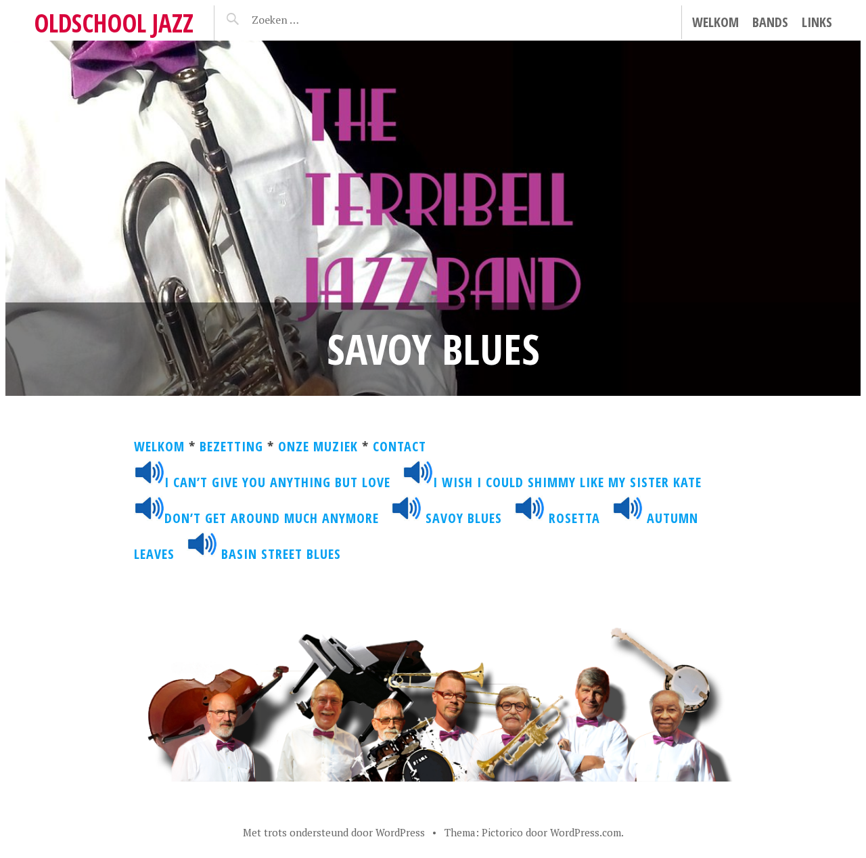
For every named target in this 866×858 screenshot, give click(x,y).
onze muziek (318, 446)
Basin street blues (281, 554)
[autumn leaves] (627, 518)
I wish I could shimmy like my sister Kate (573, 482)
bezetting (231, 446)
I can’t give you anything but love (277, 482)
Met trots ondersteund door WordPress (334, 832)
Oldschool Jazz (113, 22)
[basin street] (202, 554)
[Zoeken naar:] (307, 19)
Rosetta (574, 518)
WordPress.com (585, 832)
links (817, 22)
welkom (159, 446)
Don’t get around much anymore (273, 518)
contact (399, 446)
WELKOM (715, 22)
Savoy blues (464, 518)
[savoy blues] (406, 518)
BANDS (770, 22)
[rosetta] (529, 518)
